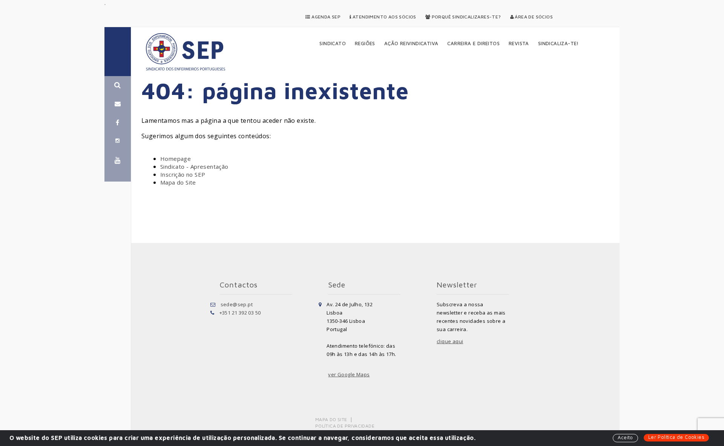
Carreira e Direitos (473, 43)
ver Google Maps (349, 374)
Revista (519, 43)
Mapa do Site (178, 182)
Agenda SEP (325, 17)
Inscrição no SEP (182, 174)
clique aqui (450, 341)
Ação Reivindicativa (411, 43)
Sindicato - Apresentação (194, 166)
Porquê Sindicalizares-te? (465, 17)
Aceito (625, 437)
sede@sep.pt (237, 304)
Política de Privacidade (344, 426)
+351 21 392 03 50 (240, 312)
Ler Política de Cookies (676, 437)
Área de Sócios (533, 17)
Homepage (175, 158)
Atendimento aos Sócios (383, 17)
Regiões (365, 43)
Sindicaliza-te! (558, 43)
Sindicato (332, 43)
